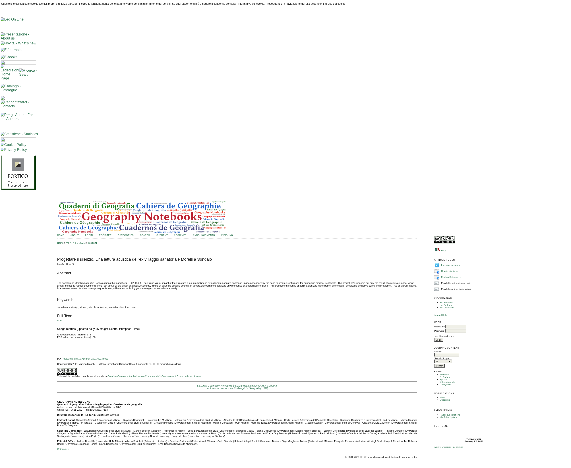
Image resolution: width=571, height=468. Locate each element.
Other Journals (447, 382)
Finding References (451, 277)
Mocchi (92, 242)
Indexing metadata (451, 265)
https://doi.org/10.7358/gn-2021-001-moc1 (85, 358)
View (442, 397)
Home (60, 235)
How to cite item (449, 271)
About (74, 235)
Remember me (446, 336)
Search (145, 235)
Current (162, 235)
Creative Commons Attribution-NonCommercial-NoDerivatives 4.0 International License (154, 376)
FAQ (443, 250)
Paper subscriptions (450, 415)
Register (105, 235)
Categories (445, 384)
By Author (445, 377)
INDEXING (227, 235)
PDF (59, 320)
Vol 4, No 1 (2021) (76, 242)
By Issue (444, 374)
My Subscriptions (448, 417)
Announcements (204, 235)
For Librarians (447, 307)
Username (439, 326)
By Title (443, 379)
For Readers (446, 302)
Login (89, 235)
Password (439, 331)
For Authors (446, 305)
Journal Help (440, 315)
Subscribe (445, 400)
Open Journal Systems (448, 447)
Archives (180, 235)
